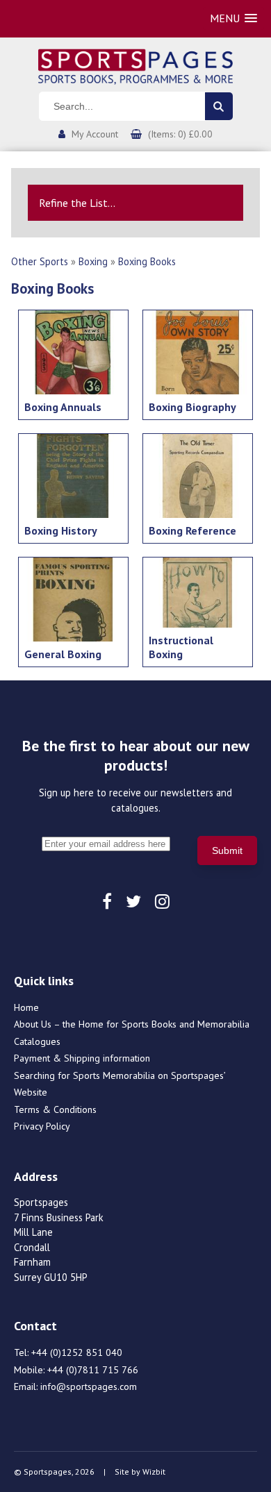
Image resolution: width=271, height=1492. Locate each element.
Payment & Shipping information (82, 1058)
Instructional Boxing (181, 647)
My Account (95, 134)
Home (26, 1007)
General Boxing (62, 654)
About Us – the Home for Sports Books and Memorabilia (131, 1024)
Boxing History (60, 530)
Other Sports (39, 261)
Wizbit (153, 1471)
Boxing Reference (192, 530)
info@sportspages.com (88, 1386)
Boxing (93, 261)
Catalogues (37, 1041)
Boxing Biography (192, 407)
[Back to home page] (135, 65)
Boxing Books (147, 261)
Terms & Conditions (55, 1109)
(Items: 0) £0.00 (180, 134)
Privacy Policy (42, 1126)
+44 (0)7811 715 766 (92, 1370)
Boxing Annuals (62, 407)
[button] (233, 18)
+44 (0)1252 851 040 (76, 1352)
